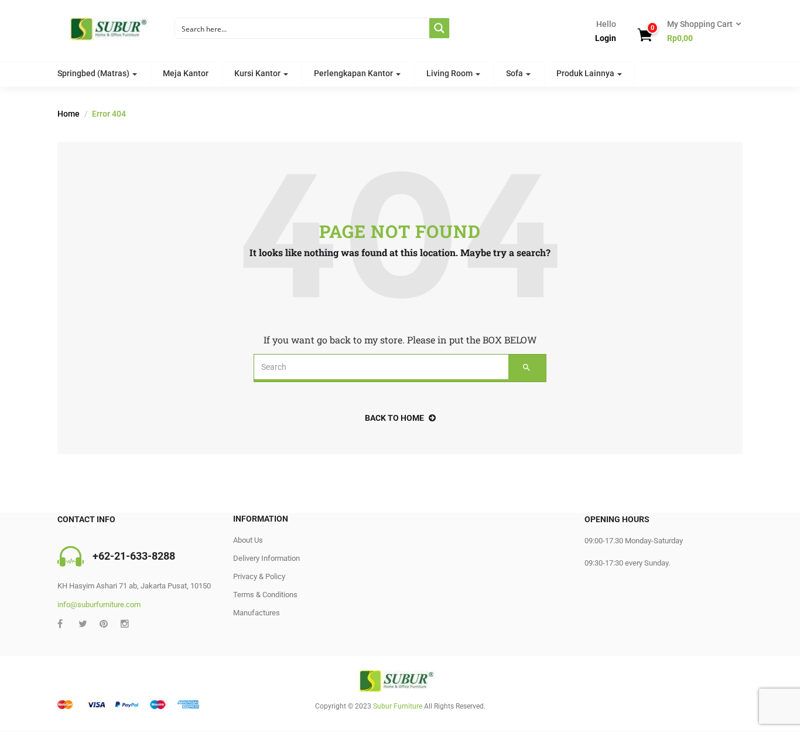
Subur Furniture (397, 706)
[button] (700, 32)
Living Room (450, 73)
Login (605, 38)
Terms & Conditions (265, 594)
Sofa (515, 73)
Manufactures (256, 612)
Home (68, 113)
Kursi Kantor (258, 73)
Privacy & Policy (259, 576)
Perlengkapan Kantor (354, 73)
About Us (248, 540)
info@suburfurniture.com (99, 604)
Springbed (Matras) (94, 73)
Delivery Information (266, 558)
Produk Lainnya (586, 73)
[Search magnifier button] (439, 28)
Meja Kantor (185, 73)
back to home (394, 418)
